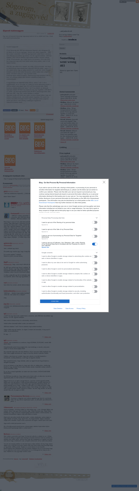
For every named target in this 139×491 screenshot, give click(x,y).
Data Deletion (58, 308)
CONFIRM (55, 301)
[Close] (105, 183)
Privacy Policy (81, 308)
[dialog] (69, 245)
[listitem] (69, 218)
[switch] (94, 222)
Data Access (69, 308)
